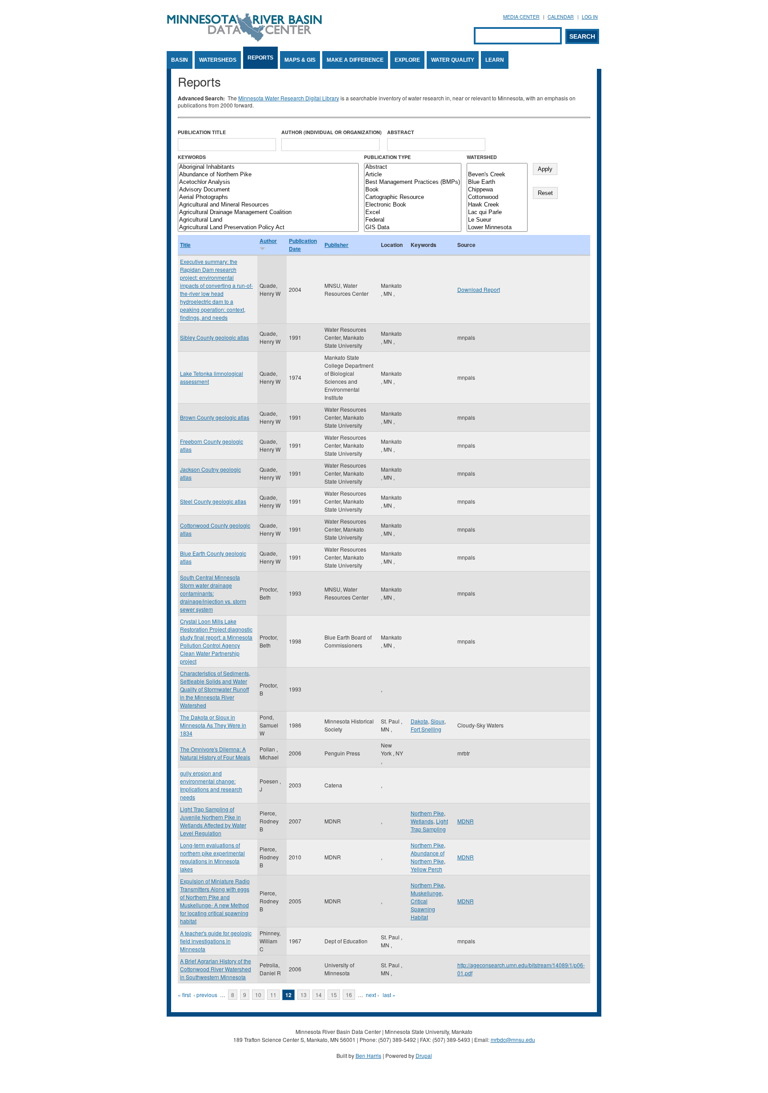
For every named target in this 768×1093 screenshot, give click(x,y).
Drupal (424, 1055)
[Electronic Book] (412, 205)
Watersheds (217, 60)
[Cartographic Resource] (412, 197)
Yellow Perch (426, 869)
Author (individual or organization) (331, 132)
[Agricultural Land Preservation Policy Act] (268, 227)
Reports (260, 58)
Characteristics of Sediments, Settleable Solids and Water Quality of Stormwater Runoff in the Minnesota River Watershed (215, 689)
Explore (407, 60)
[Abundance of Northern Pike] (268, 175)
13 (303, 994)
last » (389, 994)
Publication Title (202, 132)
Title (185, 245)
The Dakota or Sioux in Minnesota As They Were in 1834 (213, 725)
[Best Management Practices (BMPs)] (412, 182)
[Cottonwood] (497, 197)
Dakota (419, 721)
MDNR (465, 821)
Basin (179, 60)
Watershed (482, 157)
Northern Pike (427, 813)
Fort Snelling (426, 729)
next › (372, 994)
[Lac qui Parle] (497, 212)
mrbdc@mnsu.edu (513, 1039)
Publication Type (387, 157)
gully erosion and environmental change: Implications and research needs (211, 785)
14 (319, 994)
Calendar (561, 16)
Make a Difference (355, 60)
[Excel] (412, 212)
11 (273, 994)
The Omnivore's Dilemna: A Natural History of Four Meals (215, 753)
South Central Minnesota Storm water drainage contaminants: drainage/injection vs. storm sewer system (213, 593)
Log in (590, 16)
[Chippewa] (497, 190)
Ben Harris (368, 1055)
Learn (494, 60)
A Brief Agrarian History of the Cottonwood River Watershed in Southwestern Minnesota (215, 969)
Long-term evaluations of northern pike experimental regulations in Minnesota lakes (212, 857)
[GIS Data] (412, 227)
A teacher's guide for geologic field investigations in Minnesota (216, 941)
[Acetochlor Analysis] (268, 182)
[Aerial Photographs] (268, 197)
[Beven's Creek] (497, 175)
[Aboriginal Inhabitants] (268, 167)
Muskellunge (426, 893)
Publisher (336, 245)
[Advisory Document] (268, 190)
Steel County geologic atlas (213, 501)
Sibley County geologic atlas (214, 337)
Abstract (400, 132)
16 (349, 994)
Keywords (192, 157)
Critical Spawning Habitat (423, 909)
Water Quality (452, 60)
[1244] (497, 167)
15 (334, 994)
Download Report (478, 289)
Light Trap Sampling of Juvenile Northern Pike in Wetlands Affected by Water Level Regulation (213, 821)
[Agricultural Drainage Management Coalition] (268, 212)
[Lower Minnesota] (497, 227)
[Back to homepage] (244, 39)
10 (258, 994)
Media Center (521, 16)
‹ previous (205, 994)
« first (184, 994)
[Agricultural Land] (268, 220)
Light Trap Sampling (429, 825)
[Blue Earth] (497, 182)
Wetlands (422, 821)
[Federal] (412, 220)
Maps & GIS (300, 60)
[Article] (412, 175)
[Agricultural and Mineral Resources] (268, 205)
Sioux (437, 721)
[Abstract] (412, 167)
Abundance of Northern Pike (427, 857)
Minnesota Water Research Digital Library (288, 98)
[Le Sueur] (497, 220)
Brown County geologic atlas (214, 417)
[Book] (412, 190)
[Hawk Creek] (497, 205)
